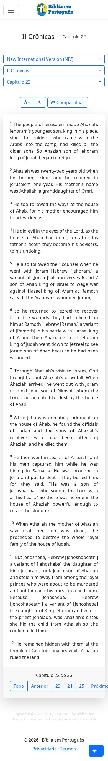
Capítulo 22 (18, 82)
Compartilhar (69, 102)
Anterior (39, 686)
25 (81, 686)
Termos (68, 749)
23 (57, 686)
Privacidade (44, 749)
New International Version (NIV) (40, 59)
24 (69, 686)
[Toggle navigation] (11, 10)
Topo (19, 686)
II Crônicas (18, 70)
